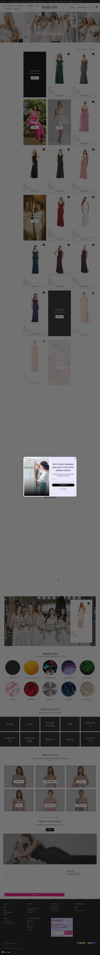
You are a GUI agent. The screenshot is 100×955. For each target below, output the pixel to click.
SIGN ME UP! (63, 485)
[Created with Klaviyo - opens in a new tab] (50, 497)
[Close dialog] (75, 458)
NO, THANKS (63, 489)
